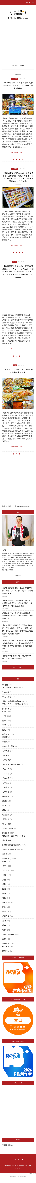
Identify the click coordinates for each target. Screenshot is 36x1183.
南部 (14, 261)
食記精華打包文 (8, 934)
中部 (4, 711)
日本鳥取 (5, 792)
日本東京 (5, 774)
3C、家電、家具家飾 (10, 688)
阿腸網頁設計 (32, 1173)
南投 (4, 861)
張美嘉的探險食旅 (7, 1145)
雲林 (4, 930)
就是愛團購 (6, 840)
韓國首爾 (5, 819)
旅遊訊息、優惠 (8, 746)
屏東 (4, 893)
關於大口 (5, 951)
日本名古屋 (6, 760)
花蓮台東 (5, 916)
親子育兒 (5, 943)
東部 (4, 725)
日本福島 (5, 783)
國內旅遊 (5, 709)
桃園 (4, 912)
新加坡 (5, 742)
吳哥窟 (5, 737)
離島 (4, 730)
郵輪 (4, 810)
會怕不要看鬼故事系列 (11, 849)
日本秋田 (5, 787)
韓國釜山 (5, 815)
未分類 (5, 854)
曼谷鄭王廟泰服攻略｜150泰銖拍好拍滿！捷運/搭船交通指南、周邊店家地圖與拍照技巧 (17, 591)
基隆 (4, 884)
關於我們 (13, 1177)
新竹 (4, 907)
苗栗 (4, 921)
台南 (4, 875)
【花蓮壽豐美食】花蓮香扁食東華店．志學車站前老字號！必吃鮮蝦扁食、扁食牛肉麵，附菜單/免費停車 (17, 603)
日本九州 (5, 751)
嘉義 (4, 880)
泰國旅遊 (5, 796)
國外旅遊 (5, 734)
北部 (4, 716)
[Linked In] (22, 159)
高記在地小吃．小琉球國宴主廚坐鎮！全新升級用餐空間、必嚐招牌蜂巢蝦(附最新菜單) (17, 615)
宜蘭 (4, 889)
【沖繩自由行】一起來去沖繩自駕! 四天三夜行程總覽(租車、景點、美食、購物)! (18, 85)
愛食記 (5, 902)
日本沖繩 (15, 78)
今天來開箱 (6, 697)
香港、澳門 (6, 824)
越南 (4, 806)
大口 (4, 550)
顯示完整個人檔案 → (8, 570)
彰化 (4, 898)
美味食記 (5, 859)
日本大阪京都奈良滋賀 (11, 764)
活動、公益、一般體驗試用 (12, 704)
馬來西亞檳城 (7, 828)
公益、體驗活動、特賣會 (12, 701)
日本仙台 (5, 755)
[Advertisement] (18, 484)
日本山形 (5, 769)
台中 (15, 365)
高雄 (4, 939)
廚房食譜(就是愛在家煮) (11, 845)
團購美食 (5, 833)
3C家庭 (5, 685)
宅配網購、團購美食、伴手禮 (13, 836)
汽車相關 (5, 692)
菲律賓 (5, 801)
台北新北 (5, 870)
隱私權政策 (22, 1177)
